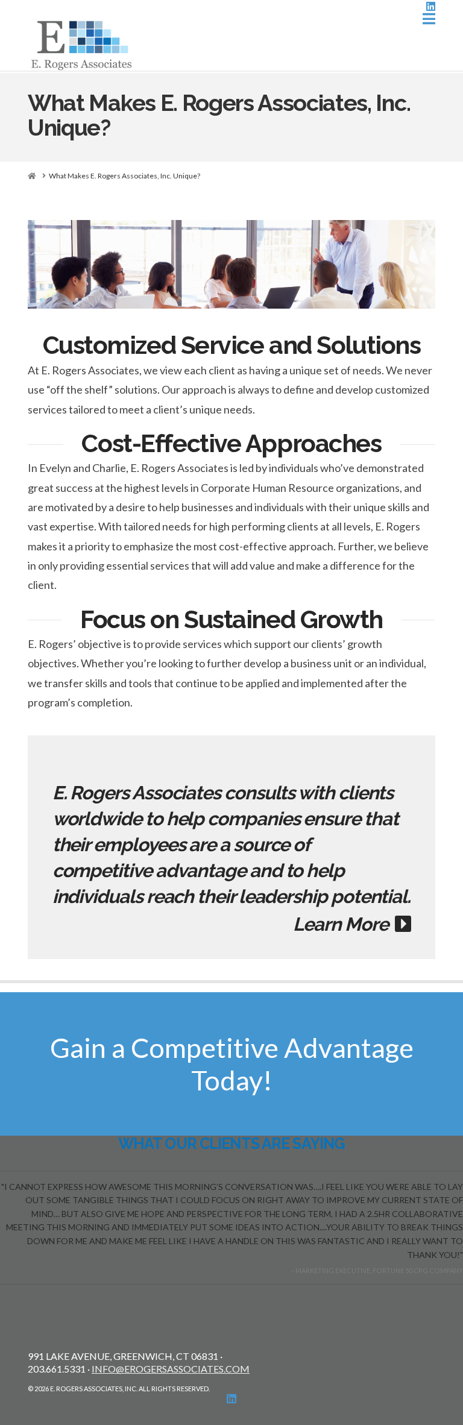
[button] (429, 18)
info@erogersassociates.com (171, 1368)
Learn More (344, 924)
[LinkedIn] (430, 6)
